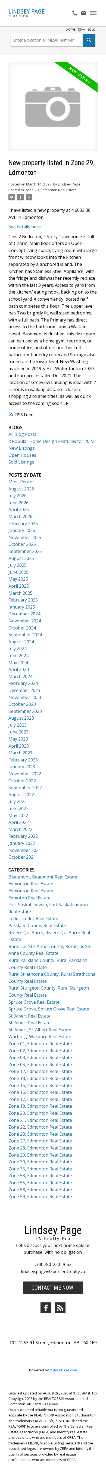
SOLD (91, 30)
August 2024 (21, 642)
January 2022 (21, 843)
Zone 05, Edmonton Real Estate (40, 1065)
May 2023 (18, 739)
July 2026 (17, 496)
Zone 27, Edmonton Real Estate (40, 1141)
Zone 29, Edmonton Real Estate (51, 189)
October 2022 (22, 781)
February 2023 (23, 760)
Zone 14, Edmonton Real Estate (40, 1078)
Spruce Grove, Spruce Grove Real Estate (48, 1009)
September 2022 (25, 788)
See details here (24, 227)
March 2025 (20, 593)
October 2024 (22, 628)
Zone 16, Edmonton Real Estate (40, 1092)
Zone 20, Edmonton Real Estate (40, 1113)
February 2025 (23, 600)
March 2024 (20, 676)
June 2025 (18, 572)
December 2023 (24, 690)
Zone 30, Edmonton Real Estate (40, 1162)
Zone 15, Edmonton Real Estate (40, 1085)
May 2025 (18, 579)
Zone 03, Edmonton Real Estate (40, 1057)
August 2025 (21, 558)
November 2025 (24, 537)
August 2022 (21, 795)
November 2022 (24, 774)
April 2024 (18, 669)
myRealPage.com (63, 1370)
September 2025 (25, 551)
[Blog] (60, 1307)
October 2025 (22, 544)
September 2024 (25, 635)
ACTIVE (71, 30)
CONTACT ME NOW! (53, 1287)
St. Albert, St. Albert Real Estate (39, 1030)
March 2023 (20, 753)
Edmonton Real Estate (30, 884)
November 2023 (24, 697)
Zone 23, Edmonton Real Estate (40, 1134)
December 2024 (24, 614)
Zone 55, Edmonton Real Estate (40, 1183)
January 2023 (21, 767)
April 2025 (18, 586)
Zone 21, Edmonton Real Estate (40, 1120)
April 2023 (18, 746)
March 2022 (20, 829)
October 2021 (22, 857)
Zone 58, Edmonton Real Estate (40, 1190)
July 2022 (17, 801)
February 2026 (23, 524)
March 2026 (20, 516)
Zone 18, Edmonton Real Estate (40, 1106)
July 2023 (17, 725)
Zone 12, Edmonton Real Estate (40, 1071)
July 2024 (17, 648)
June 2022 (18, 808)
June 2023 (18, 732)
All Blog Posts (22, 434)
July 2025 (17, 565)
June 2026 (18, 503)
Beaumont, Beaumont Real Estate (42, 877)
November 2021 (24, 850)
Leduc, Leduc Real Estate (33, 918)
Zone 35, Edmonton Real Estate (40, 1169)
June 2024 (18, 656)
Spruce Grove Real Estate (34, 1002)
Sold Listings (21, 462)
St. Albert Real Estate (29, 1016)
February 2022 (23, 836)
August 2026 (21, 489)
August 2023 (21, 718)
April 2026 (18, 509)
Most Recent (21, 482)
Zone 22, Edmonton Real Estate (40, 1127)
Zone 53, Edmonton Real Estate (40, 1176)
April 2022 (18, 822)
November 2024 (24, 621)
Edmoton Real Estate (29, 898)
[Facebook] (45, 1307)
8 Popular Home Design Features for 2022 (51, 441)
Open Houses (22, 455)
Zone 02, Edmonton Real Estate (40, 1051)
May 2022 (18, 815)
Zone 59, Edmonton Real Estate (40, 1196)
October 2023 (22, 704)
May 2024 (18, 663)
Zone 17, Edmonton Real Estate (40, 1099)
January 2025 (21, 607)
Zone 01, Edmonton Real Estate (40, 1044)
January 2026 (21, 530)
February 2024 (23, 683)
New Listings (21, 448)
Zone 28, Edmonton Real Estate (40, 1148)
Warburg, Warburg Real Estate (39, 1037)
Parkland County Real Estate (37, 925)
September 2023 (25, 711)
